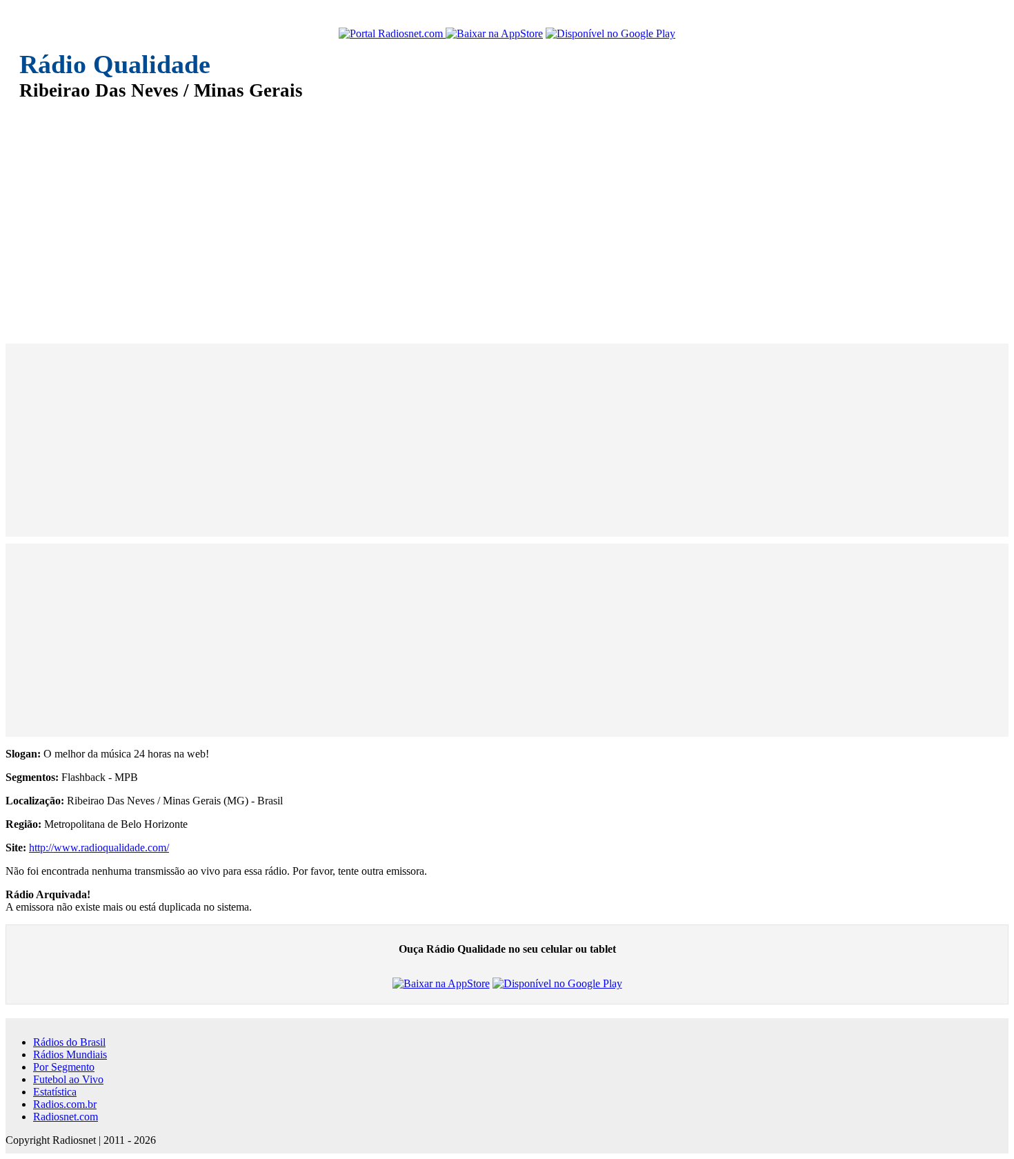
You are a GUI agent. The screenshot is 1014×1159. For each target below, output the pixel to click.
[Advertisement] (433, 212)
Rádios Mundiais (70, 1054)
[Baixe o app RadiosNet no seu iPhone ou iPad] (494, 34)
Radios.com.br (65, 1104)
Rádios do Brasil (69, 1042)
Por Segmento (64, 1067)
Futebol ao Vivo (68, 1079)
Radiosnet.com (65, 1116)
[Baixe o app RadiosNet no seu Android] (610, 34)
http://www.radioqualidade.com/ (99, 847)
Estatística (55, 1092)
